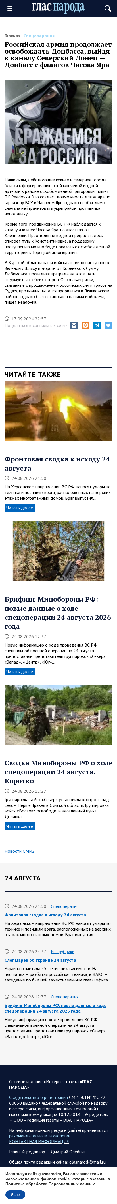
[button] (74, 325)
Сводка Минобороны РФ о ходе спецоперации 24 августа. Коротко (58, 771)
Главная (12, 36)
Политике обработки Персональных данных (50, 1184)
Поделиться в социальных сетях (36, 325)
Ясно (15, 1194)
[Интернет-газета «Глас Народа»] (58, 8)
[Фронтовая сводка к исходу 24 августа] (58, 413)
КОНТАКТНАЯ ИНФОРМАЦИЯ (39, 1141)
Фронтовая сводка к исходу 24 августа (45, 915)
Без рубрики (62, 951)
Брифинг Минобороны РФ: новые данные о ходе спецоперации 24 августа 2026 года (58, 612)
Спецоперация (39, 36)
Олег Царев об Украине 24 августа (40, 960)
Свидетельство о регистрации (38, 1097)
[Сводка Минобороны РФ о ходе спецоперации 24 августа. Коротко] (58, 717)
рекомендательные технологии (39, 1136)
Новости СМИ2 (20, 851)
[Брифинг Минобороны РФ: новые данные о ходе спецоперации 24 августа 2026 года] (58, 553)
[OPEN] (12, 8)
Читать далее (19, 507)
